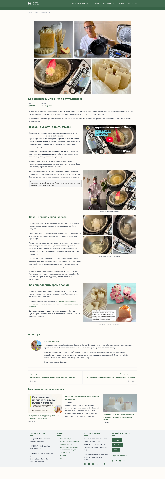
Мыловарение (45, 12)
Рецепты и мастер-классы (78, 3)
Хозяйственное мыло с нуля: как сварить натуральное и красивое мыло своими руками (118, 417)
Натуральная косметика (69, 447)
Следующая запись (127, 374)
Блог (130, 3)
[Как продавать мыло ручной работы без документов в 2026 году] (45, 403)
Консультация (65, 453)
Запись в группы (66, 444)
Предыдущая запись (38, 374)
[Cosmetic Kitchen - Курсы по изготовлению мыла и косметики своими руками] (35, 3)
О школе (121, 3)
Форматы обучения (67, 439)
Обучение (95, 3)
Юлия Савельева (52, 341)
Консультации (108, 3)
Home (30, 12)
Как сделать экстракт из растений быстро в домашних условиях (110, 377)
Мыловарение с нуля (68, 450)
